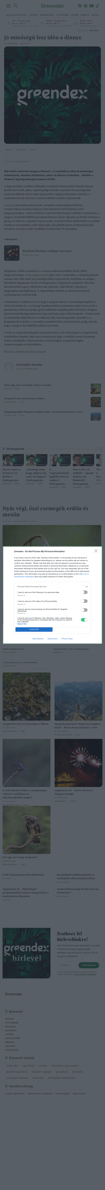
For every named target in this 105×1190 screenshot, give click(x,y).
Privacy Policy (67, 639)
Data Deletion (38, 639)
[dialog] (52, 595)
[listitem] (52, 586)
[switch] (84, 592)
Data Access (52, 639)
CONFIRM (34, 629)
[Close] (96, 551)
